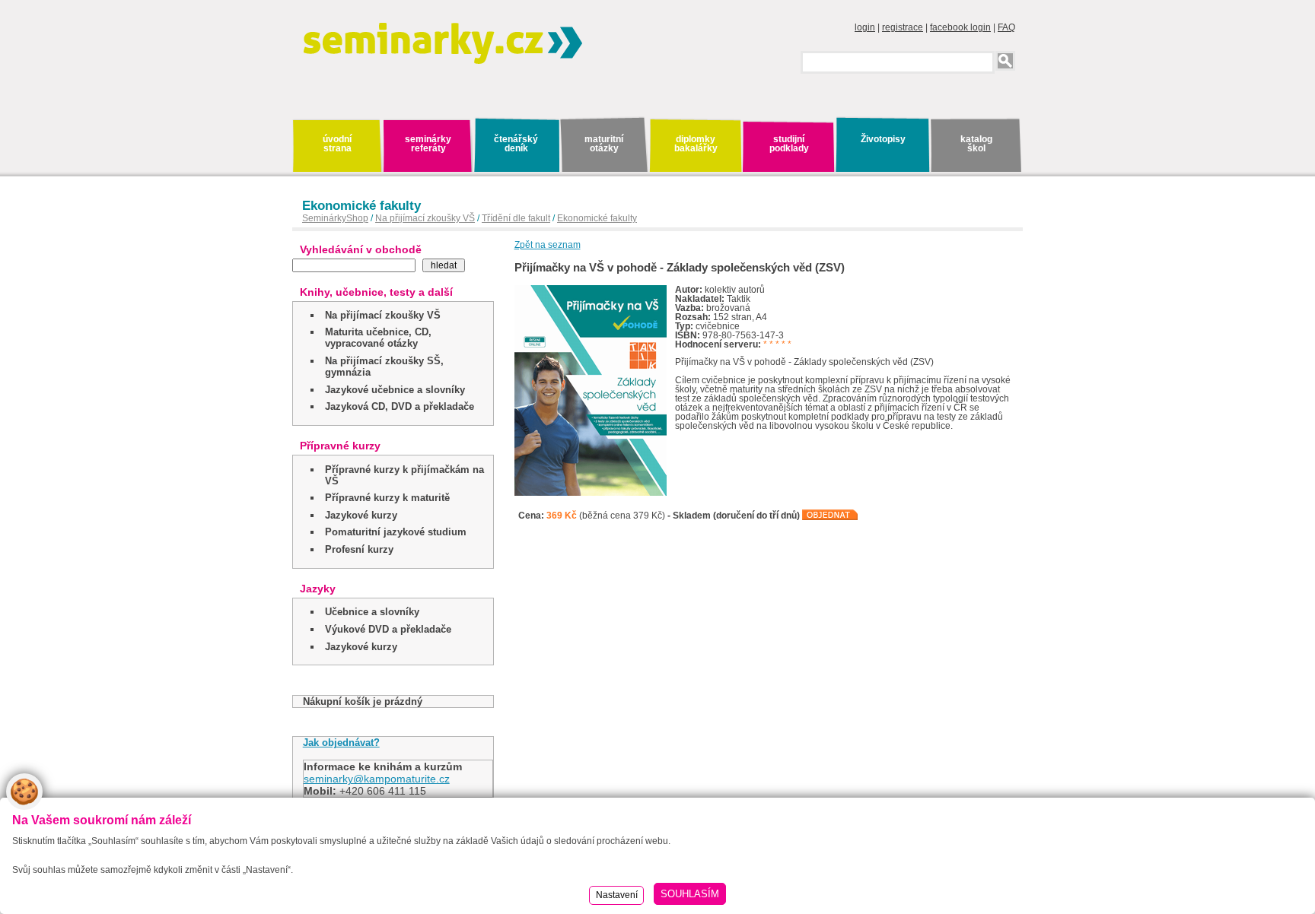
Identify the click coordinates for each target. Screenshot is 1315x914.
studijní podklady (789, 144)
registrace (902, 27)
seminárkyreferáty (428, 144)
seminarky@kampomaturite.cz (377, 779)
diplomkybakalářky (696, 144)
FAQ (1006, 27)
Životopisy (883, 139)
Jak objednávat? (341, 742)
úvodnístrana (337, 144)
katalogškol (976, 144)
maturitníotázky (603, 144)
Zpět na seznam (547, 244)
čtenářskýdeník (516, 144)
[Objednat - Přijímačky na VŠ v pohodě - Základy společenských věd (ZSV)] (830, 515)
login (865, 27)
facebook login (960, 27)
